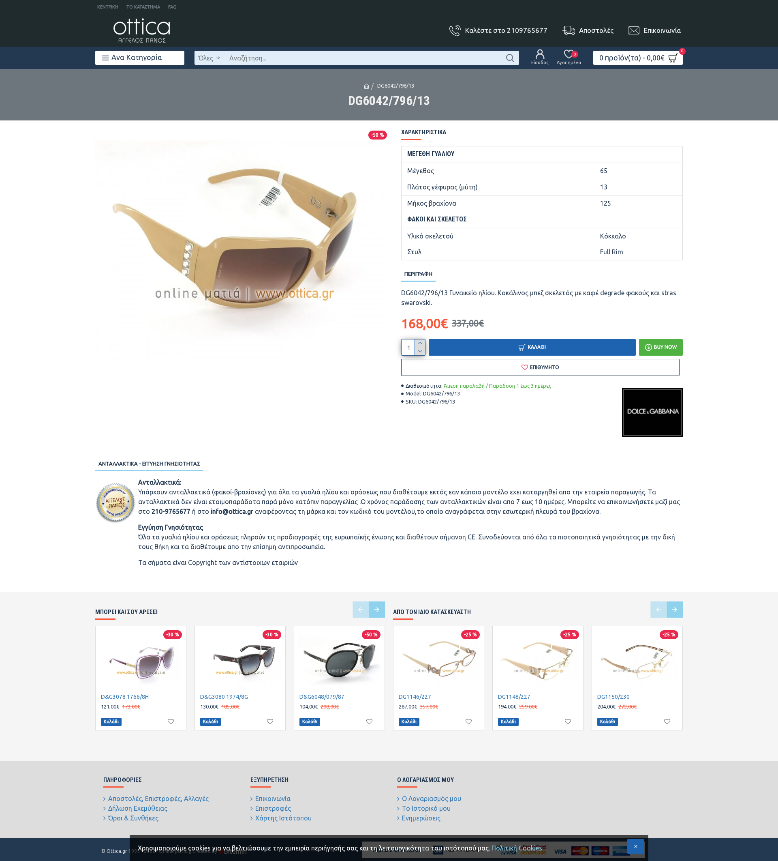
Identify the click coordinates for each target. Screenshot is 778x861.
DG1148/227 (514, 697)
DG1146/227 (415, 697)
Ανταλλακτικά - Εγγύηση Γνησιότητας (149, 463)
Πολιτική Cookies (517, 848)
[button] (361, 609)
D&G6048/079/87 (321, 697)
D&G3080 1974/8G (224, 697)
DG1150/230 (613, 697)
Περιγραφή (418, 274)
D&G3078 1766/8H (125, 697)
